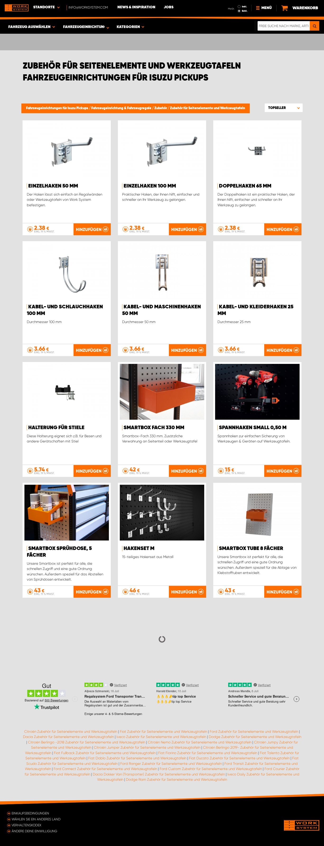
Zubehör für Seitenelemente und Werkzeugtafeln (207, 108)
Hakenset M (139, 548)
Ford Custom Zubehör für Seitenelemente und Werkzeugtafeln (211, 769)
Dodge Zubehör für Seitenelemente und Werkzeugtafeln (255, 737)
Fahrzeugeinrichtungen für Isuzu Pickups (57, 108)
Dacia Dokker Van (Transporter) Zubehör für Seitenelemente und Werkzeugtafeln (159, 774)
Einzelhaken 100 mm (150, 186)
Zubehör (161, 108)
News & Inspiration (136, 7)
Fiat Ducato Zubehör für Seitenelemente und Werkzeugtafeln (239, 758)
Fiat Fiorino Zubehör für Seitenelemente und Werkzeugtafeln (207, 753)
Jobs (168, 7)
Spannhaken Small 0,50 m (253, 427)
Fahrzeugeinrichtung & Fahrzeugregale (121, 108)
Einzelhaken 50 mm (53, 186)
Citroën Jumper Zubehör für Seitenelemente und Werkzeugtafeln (147, 747)
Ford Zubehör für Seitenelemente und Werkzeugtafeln (254, 731)
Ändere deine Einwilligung (34, 831)
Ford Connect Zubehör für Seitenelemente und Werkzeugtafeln (105, 769)
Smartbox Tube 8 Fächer (251, 548)
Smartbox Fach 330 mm (154, 427)
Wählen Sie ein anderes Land (36, 819)
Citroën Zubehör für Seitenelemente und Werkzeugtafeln (70, 731)
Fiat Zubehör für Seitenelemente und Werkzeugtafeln (163, 731)
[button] (284, 107)
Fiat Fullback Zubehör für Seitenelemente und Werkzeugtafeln (105, 753)
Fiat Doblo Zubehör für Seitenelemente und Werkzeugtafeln (137, 758)
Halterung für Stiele (56, 427)
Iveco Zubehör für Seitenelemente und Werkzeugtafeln (161, 737)
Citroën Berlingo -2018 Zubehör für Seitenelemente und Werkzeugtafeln (86, 742)
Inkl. (244, 6)
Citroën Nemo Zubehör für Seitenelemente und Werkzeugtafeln (199, 742)
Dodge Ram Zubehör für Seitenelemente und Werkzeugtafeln (176, 779)
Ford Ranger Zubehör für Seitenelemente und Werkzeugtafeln (171, 763)
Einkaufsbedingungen (30, 813)
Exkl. (244, 11)
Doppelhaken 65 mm (245, 186)
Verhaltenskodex (26, 825)
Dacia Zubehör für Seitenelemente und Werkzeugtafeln (68, 737)
